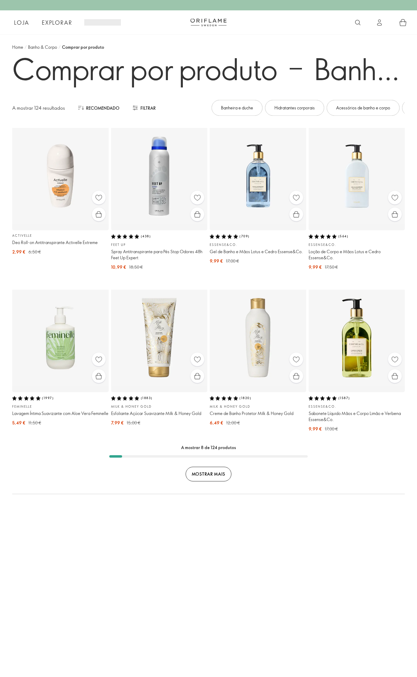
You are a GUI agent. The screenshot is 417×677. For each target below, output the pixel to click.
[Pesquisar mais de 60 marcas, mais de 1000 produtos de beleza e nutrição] (357, 22)
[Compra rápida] (99, 214)
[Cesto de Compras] (403, 22)
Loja (21, 22)
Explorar (57, 22)
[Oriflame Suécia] (208, 22)
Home (17, 47)
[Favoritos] (99, 197)
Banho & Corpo (42, 47)
